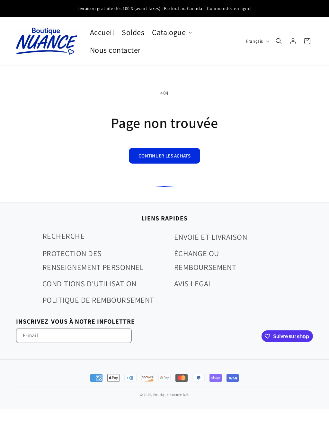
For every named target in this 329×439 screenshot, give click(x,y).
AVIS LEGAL (193, 283)
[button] (171, 32)
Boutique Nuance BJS (171, 394)
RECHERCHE (63, 236)
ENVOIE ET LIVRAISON (210, 237)
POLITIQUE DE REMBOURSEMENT (98, 300)
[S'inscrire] (124, 335)
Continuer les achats (164, 156)
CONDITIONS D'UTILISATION (89, 283)
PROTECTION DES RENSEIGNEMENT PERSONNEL (93, 260)
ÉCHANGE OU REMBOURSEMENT (205, 260)
